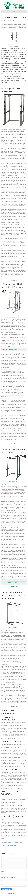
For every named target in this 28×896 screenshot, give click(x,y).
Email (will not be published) (8, 877)
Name (2, 871)
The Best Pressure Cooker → (20, 847)
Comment (3, 856)
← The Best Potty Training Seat (8, 845)
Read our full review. (14, 46)
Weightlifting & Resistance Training (14, 842)
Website (3, 883)
